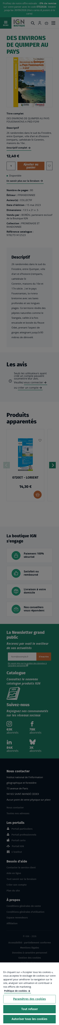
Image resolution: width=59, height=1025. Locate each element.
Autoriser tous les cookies (29, 1019)
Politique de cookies (15, 990)
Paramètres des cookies (29, 999)
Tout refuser (29, 1009)
